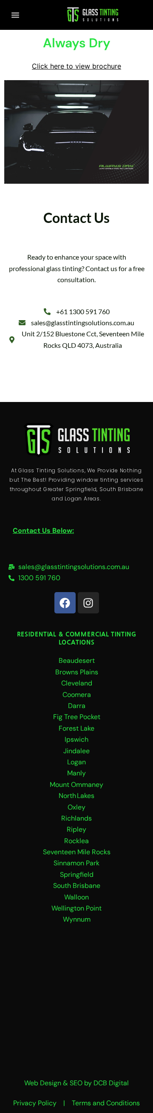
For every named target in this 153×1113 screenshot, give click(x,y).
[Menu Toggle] (15, 15)
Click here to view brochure (76, 66)
